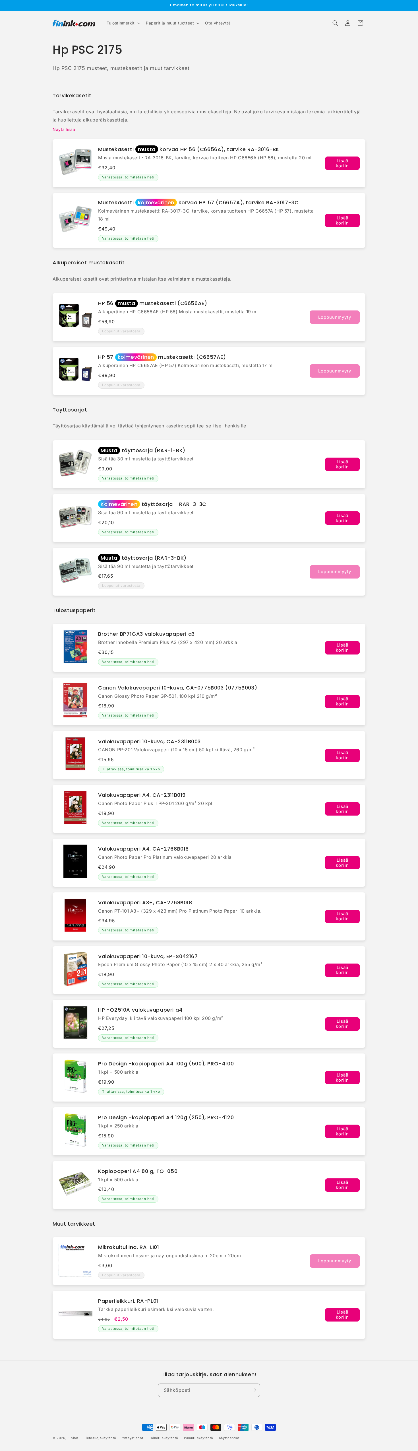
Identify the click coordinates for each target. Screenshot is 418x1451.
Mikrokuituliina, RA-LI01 (128, 1247)
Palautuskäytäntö (198, 1438)
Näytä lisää (64, 129)
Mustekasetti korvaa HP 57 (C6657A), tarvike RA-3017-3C (198, 202)
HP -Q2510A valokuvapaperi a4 (140, 1009)
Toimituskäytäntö (163, 1438)
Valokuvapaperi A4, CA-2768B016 (143, 848)
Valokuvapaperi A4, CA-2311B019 (142, 794)
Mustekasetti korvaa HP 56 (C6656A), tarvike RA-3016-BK (188, 149)
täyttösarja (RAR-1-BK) (143, 450)
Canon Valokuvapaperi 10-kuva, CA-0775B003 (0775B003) (177, 687)
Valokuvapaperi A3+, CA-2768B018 (145, 902)
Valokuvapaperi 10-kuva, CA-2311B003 (149, 741)
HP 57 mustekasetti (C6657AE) (162, 357)
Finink (73, 1438)
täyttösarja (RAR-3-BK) (144, 557)
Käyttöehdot (229, 1438)
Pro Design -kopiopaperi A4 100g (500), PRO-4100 (166, 1063)
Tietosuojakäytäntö (100, 1438)
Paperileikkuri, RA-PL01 (128, 1300)
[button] (122, 23)
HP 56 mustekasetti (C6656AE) (152, 303)
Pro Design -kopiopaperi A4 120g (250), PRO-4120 (166, 1117)
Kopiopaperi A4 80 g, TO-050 (137, 1171)
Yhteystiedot (132, 1438)
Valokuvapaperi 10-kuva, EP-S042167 (148, 956)
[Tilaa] (253, 1390)
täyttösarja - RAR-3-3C (153, 504)
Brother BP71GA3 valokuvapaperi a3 (146, 633)
